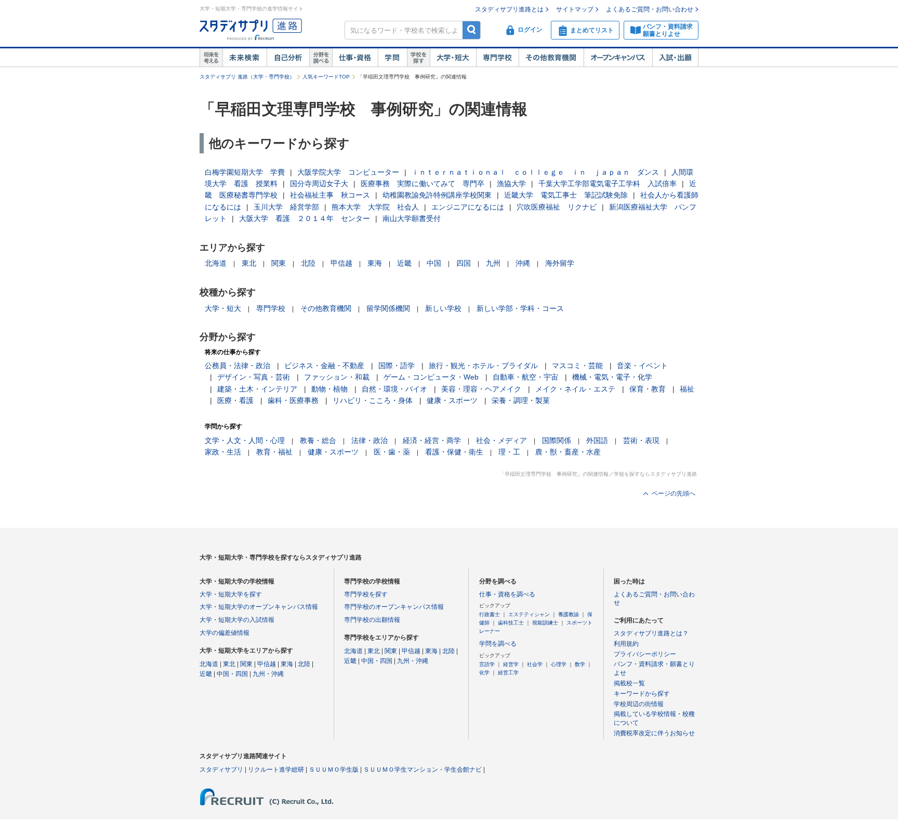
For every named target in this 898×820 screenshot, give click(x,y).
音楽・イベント (642, 365)
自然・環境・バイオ (394, 389)
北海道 (216, 263)
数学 (580, 664)
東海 (374, 263)
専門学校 (497, 57)
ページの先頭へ (673, 493)
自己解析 (288, 57)
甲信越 (341, 263)
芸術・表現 (641, 440)
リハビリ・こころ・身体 (373, 400)
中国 (434, 263)
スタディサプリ (221, 769)
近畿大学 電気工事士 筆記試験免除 (566, 195)
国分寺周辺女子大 (319, 183)
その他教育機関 (551, 57)
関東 (278, 263)
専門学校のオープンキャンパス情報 (394, 606)
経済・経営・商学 (432, 440)
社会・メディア (501, 440)
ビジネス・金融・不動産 (324, 365)
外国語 (597, 440)
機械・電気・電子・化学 (612, 377)
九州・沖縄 (268, 674)
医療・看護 (235, 400)
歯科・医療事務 (293, 400)
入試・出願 (675, 57)
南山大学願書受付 (411, 218)
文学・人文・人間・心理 (245, 440)
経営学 (511, 664)
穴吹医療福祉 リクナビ (557, 207)
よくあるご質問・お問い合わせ (649, 9)
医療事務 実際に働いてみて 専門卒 (422, 183)
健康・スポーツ (452, 400)
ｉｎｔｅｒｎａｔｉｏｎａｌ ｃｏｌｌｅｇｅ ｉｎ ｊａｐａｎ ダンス (535, 172)
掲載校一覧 (629, 683)
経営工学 (508, 672)
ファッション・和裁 (336, 377)
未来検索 (244, 57)
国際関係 (556, 440)
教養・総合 (318, 440)
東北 (249, 263)
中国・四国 (232, 674)
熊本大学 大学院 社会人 (375, 207)
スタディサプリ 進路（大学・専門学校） (247, 77)
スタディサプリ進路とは (509, 9)
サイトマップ (574, 9)
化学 (484, 672)
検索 (472, 30)
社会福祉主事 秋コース (330, 195)
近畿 (404, 263)
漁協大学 (511, 183)
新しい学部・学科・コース (520, 308)
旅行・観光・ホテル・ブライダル (483, 365)
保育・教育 (647, 389)
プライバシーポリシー (645, 654)
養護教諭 (568, 614)
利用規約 (626, 643)
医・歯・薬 (392, 452)
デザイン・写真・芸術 (253, 377)
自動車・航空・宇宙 (525, 377)
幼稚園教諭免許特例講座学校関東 (437, 195)
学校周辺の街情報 (639, 704)
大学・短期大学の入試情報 (237, 619)
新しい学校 (443, 308)
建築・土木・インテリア (257, 389)
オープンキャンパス (618, 57)
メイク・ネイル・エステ (575, 389)
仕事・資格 (355, 57)
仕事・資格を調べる (507, 594)
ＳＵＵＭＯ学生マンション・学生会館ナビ (422, 769)
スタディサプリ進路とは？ (651, 633)
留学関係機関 (388, 308)
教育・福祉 (274, 452)
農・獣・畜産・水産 (568, 452)
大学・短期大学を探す (231, 594)
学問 (392, 57)
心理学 (558, 664)
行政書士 (489, 614)
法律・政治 (369, 440)
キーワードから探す (642, 693)
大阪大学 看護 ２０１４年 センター (304, 218)
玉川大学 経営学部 (286, 207)
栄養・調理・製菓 (521, 400)
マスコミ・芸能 (577, 365)
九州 (493, 263)
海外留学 (559, 263)
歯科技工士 (511, 623)
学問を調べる (498, 643)
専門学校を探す (366, 594)
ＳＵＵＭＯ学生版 (334, 769)
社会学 (535, 664)
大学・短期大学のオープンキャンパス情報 (259, 606)
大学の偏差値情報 (224, 632)
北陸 (308, 263)
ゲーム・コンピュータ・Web (431, 377)
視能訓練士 (545, 623)
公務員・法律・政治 (237, 365)
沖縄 (523, 263)
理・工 (509, 452)
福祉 (687, 389)
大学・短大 (453, 57)
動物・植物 (329, 389)
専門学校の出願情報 (372, 619)
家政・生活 (223, 452)
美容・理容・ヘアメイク (481, 389)
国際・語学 (396, 365)
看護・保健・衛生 (454, 452)
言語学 (487, 664)
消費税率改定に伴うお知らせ (654, 733)
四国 (463, 263)
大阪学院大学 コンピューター (348, 172)
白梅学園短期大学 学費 (245, 172)
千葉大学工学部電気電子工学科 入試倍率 (607, 183)
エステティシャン (529, 614)
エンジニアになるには (467, 207)
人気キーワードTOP (326, 77)
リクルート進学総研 (276, 769)
